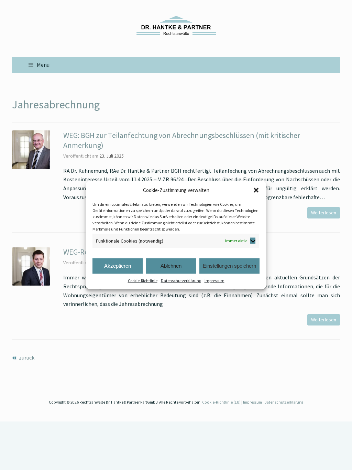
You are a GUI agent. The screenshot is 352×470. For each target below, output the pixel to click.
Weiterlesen (323, 213)
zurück (26, 357)
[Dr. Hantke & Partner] (176, 25)
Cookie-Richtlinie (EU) (221, 402)
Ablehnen (171, 266)
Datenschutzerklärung (181, 280)
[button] (256, 190)
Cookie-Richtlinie (142, 280)
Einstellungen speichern (229, 266)
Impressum (214, 280)
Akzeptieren (117, 266)
